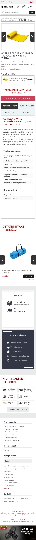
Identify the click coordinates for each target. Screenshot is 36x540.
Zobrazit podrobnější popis (10, 69)
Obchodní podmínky (10, 437)
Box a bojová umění (16, 515)
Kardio (13, 513)
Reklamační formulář (11, 432)
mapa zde (6, 488)
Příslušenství (28, 515)
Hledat (31, 13)
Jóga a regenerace (19, 18)
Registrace (12, 2)
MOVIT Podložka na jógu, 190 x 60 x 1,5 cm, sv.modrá (18, 271)
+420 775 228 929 (9, 498)
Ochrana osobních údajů (12, 440)
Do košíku (29, 276)
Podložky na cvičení (8, 20)
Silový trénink (5, 513)
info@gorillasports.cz (11, 501)
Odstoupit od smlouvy (11, 429)
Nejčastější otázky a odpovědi (14, 426)
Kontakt (6, 450)
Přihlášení (4, 2)
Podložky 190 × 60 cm (24, 20)
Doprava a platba (9, 435)
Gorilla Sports (6, 18)
